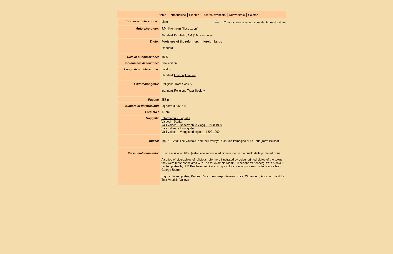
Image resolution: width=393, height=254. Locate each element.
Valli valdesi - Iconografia (177, 128)
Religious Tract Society (189, 90)
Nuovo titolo (237, 15)
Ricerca (194, 15)
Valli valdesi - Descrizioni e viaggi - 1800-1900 (191, 125)
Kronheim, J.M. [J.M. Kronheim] (193, 35)
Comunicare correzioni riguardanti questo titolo (254, 22)
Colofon (253, 15)
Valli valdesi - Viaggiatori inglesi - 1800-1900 (190, 131)
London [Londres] (185, 75)
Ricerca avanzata (214, 15)
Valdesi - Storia (171, 121)
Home (162, 15)
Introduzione (178, 15)
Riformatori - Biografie (175, 118)
